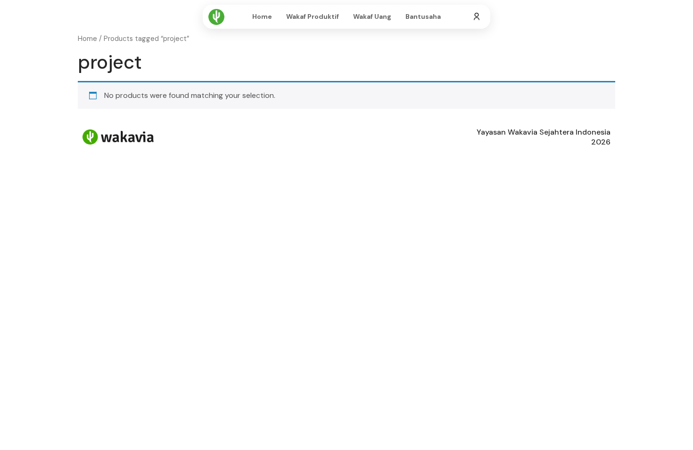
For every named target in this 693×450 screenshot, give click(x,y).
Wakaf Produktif (312, 16)
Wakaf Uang (372, 16)
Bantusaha (423, 16)
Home (262, 16)
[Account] (476, 16)
